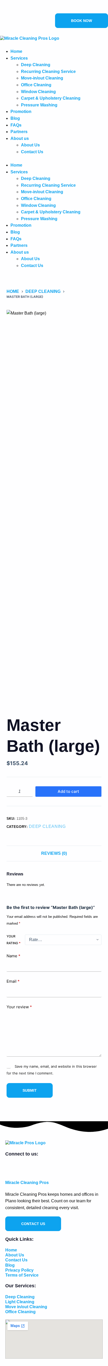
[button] (54, 158)
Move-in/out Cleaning (42, 78)
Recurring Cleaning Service (48, 71)
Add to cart (68, 791)
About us (19, 138)
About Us (30, 145)
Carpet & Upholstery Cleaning (50, 98)
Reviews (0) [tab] (54, 853)
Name (13, 955)
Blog (15, 118)
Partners (19, 131)
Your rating (13, 939)
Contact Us (32, 152)
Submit (30, 1090)
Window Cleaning (38, 91)
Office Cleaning (36, 85)
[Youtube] (12, 9)
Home (16, 51)
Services (19, 58)
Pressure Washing (39, 105)
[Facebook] (2, 9)
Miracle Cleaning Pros (27, 1182)
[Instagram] (7, 9)
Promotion (20, 111)
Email (13, 981)
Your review (19, 1006)
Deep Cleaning (35, 64)
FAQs (15, 125)
